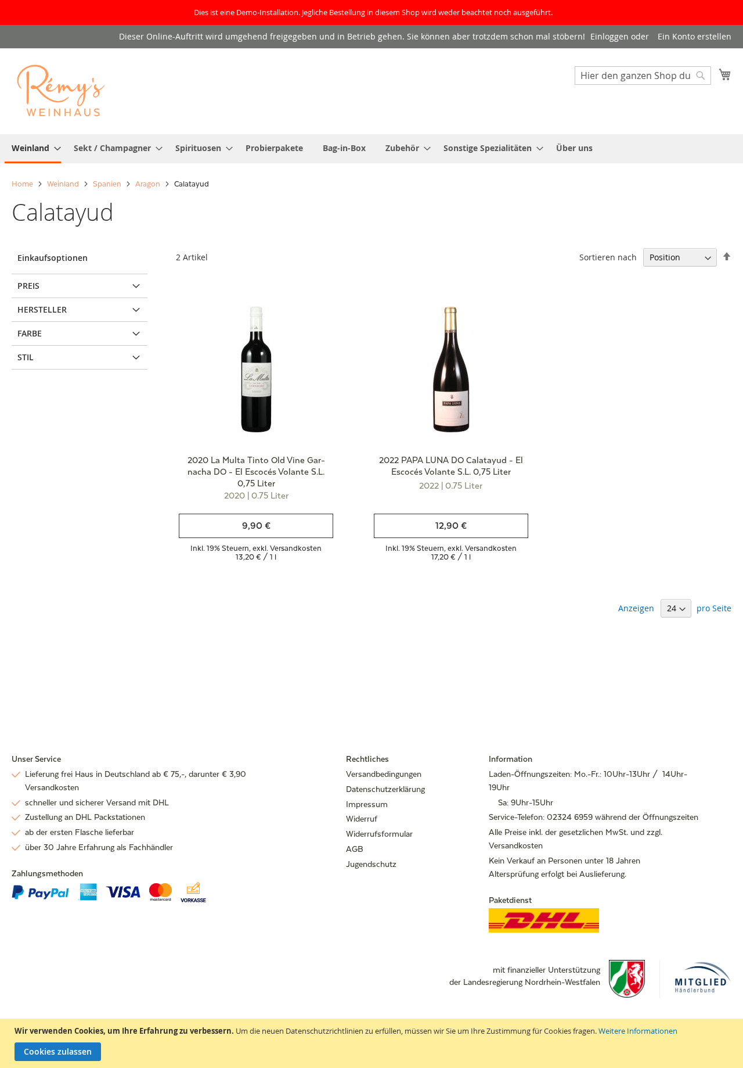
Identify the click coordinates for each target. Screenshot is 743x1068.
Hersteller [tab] (42, 309)
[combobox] (643, 75)
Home (23, 184)
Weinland (64, 184)
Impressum (367, 804)
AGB (354, 849)
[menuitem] (33, 148)
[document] (373, 1043)
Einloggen (609, 36)
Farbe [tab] (29, 333)
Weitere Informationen (637, 1031)
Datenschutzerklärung (385, 789)
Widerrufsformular (379, 833)
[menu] (371, 148)
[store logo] (61, 91)
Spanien (108, 184)
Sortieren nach (608, 257)
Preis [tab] (28, 285)
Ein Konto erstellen (694, 36)
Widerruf (361, 818)
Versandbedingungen (383, 774)
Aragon (148, 184)
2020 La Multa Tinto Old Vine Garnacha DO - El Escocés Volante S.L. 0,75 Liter (256, 471)
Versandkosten (296, 548)
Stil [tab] (25, 357)
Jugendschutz (371, 864)
